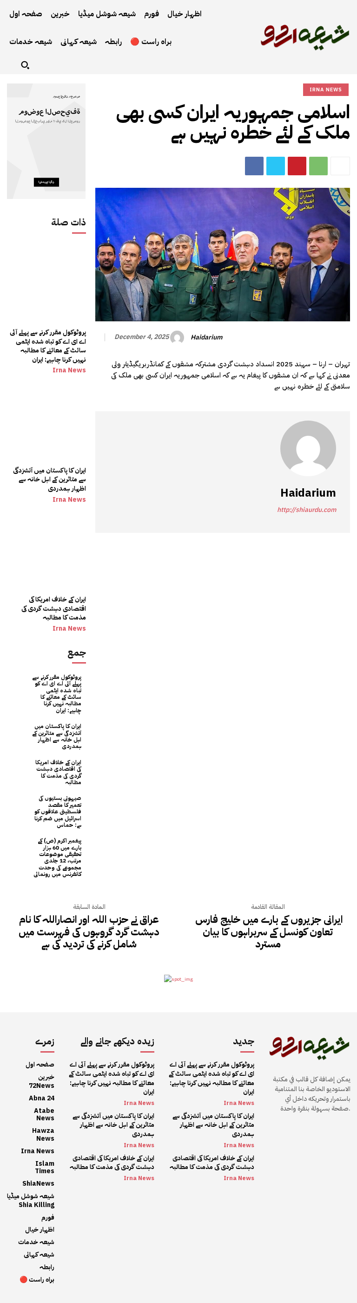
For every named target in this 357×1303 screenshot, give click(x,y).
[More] (340, 166)
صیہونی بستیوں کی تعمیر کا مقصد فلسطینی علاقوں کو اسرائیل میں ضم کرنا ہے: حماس (57, 811)
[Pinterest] (297, 166)
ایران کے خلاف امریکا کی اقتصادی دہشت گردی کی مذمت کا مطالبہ (53, 608)
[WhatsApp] (318, 166)
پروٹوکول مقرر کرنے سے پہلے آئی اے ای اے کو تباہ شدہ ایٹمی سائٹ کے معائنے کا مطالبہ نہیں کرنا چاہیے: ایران (48, 345)
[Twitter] (275, 166)
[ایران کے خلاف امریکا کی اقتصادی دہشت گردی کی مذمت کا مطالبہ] (46, 550)
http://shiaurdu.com (306, 510)
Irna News (69, 370)
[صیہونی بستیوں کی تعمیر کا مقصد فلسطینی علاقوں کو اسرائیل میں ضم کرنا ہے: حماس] (19, 806)
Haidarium (206, 338)
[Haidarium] (178, 338)
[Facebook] (254, 166)
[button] (25, 65)
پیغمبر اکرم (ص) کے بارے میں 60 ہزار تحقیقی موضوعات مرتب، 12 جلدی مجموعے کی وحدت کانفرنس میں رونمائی (57, 857)
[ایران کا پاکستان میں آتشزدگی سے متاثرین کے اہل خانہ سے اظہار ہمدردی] (46, 421)
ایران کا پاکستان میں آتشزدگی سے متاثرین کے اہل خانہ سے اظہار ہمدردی (49, 479)
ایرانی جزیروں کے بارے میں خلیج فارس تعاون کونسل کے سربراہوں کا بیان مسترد (268, 931)
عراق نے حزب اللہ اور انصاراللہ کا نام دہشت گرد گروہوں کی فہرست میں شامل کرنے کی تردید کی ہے (89, 931)
